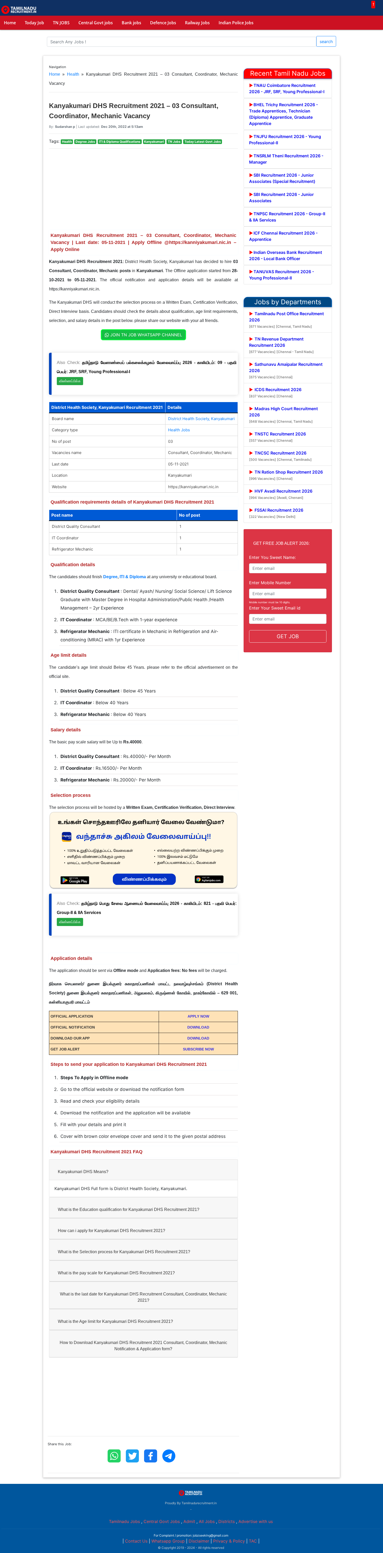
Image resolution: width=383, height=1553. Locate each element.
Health (73, 74)
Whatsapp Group (168, 1541)
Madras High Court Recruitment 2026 (283, 414)
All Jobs (207, 1521)
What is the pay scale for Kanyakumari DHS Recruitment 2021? (116, 1273)
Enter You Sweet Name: (272, 557)
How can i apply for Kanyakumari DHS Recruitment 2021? (111, 1230)
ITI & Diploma (133, 577)
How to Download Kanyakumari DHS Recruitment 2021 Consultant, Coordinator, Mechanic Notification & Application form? (143, 1345)
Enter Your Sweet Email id (274, 608)
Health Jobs (179, 429)
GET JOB (288, 636)
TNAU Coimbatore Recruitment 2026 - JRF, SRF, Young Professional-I (286, 88)
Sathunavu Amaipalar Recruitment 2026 (286, 370)
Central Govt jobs (95, 23)
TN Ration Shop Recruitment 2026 (286, 475)
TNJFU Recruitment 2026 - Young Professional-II (285, 139)
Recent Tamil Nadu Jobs (287, 73)
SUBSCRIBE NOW (198, 1049)
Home (10, 23)
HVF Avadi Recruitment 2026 (280, 494)
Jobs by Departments (287, 302)
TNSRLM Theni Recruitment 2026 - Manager (286, 159)
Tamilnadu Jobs (124, 1521)
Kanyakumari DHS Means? (83, 1171)
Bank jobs (131, 23)
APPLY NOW (198, 1016)
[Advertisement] (143, 189)
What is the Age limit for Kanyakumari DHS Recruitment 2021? (115, 1321)
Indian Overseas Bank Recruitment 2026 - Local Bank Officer (285, 255)
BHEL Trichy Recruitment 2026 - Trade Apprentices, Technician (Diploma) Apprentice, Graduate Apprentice (283, 114)
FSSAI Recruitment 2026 (276, 513)
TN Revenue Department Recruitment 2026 (281, 345)
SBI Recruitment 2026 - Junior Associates (281, 197)
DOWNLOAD (198, 1027)
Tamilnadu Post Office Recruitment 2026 (286, 319)
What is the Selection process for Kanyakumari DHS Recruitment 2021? (124, 1252)
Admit (189, 1521)
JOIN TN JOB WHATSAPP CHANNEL (145, 334)
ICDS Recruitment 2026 (275, 392)
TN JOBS (61, 23)
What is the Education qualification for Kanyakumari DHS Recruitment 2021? (128, 1209)
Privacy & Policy (229, 1541)
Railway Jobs (197, 23)
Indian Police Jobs (236, 23)
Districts (226, 1521)
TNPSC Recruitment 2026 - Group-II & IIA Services (287, 217)
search (326, 41)
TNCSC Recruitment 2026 (280, 456)
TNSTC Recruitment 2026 (277, 437)
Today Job (34, 23)
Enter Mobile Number (270, 582)
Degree (110, 577)
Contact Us (136, 1541)
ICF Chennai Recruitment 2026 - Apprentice (283, 236)
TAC (253, 1541)
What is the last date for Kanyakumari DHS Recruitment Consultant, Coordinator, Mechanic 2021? (143, 1297)
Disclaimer (199, 1541)
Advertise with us (255, 1521)
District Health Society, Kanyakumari (201, 418)
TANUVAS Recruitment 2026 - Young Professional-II (281, 274)
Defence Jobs (163, 23)
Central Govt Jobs (162, 1521)
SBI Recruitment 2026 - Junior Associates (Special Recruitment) (282, 178)
